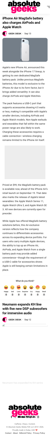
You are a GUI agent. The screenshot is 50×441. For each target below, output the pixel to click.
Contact (8, 433)
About (15, 433)
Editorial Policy (25, 433)
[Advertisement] (25, 162)
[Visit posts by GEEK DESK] (5, 33)
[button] (48, 7)
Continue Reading (25, 392)
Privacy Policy (39, 433)
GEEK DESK (14, 33)
